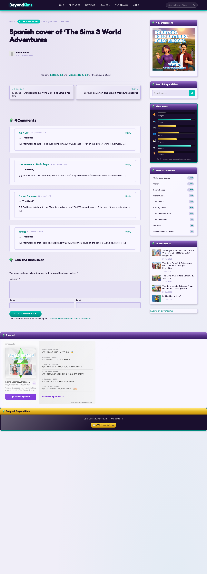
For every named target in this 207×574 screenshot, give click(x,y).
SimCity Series (173, 207)
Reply (128, 132)
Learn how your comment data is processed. (70, 318)
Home (60, 5)
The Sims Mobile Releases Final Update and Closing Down (177, 287)
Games (104, 5)
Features (74, 5)
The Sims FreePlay (173, 213)
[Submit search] (194, 5)
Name (12, 300)
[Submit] (192, 93)
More (136, 5)
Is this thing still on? (171, 296)
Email (78, 300)
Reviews (90, 5)
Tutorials (121, 5)
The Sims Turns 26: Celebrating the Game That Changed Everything (177, 265)
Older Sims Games (28, 21)
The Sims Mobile (173, 219)
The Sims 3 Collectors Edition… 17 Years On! (178, 277)
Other (173, 183)
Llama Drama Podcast (173, 231)
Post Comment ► (25, 313)
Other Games (173, 195)
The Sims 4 (173, 201)
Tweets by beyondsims (161, 310)
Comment (14, 279)
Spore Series (173, 189)
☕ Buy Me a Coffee (103, 425)
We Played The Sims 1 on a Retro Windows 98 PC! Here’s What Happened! (178, 253)
